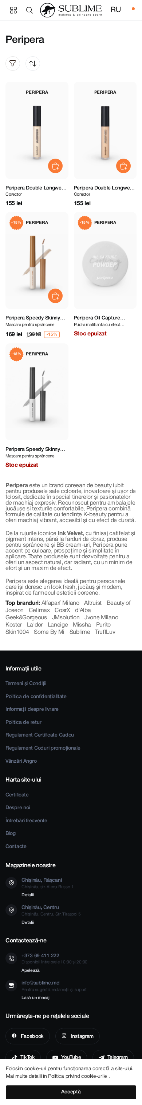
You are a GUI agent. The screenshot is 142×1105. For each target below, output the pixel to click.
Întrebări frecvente (26, 821)
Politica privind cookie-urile (78, 1076)
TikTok (27, 1057)
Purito (103, 625)
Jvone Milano (101, 617)
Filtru (12, 63)
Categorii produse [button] (13, 10)
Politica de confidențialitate (36, 696)
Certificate (17, 795)
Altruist (92, 603)
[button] (31, 10)
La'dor (35, 625)
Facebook (32, 1036)
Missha (82, 625)
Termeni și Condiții (25, 683)
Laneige (58, 625)
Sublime (80, 632)
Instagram (82, 1036)
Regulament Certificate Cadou (39, 735)
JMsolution (66, 617)
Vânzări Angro (20, 761)
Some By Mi (49, 632)
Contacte (16, 846)
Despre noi (17, 808)
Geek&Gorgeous (26, 617)
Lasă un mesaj (35, 998)
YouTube (71, 1057)
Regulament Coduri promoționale (42, 748)
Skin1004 (17, 632)
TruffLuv (105, 632)
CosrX (62, 610)
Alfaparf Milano (60, 603)
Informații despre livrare (32, 709)
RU (116, 10)
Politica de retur (23, 722)
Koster (13, 625)
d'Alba (83, 610)
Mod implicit (32, 63)
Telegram (117, 1057)
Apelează (30, 971)
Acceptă (70, 1092)
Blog (10, 833)
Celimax (39, 610)
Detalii (27, 895)
